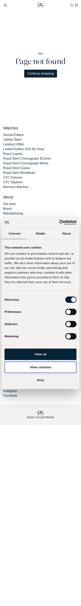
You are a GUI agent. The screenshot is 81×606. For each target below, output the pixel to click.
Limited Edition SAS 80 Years (23, 149)
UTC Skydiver (13, 182)
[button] (5, 5)
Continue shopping (40, 73)
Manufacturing (13, 213)
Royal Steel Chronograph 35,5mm (27, 158)
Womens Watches (15, 187)
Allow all (41, 354)
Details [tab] (40, 233)
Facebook (10, 395)
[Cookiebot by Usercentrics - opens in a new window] (59, 222)
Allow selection (40, 367)
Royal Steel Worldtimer (19, 172)
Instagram (10, 391)
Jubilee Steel (12, 139)
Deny (40, 380)
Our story (9, 204)
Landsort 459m (13, 144)
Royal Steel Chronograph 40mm (25, 163)
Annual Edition (13, 135)
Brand (7, 208)
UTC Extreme (12, 177)
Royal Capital (12, 153)
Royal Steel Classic (17, 168)
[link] (40, 5)
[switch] (70, 312)
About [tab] (66, 233)
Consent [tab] (14, 233)
